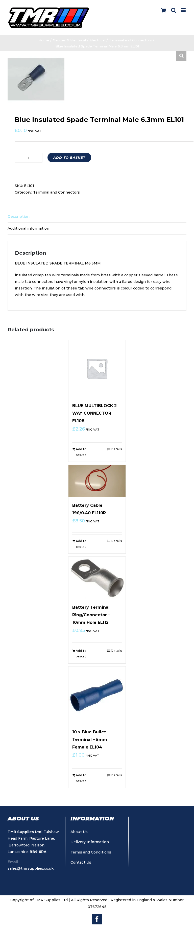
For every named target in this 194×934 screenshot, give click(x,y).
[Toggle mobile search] (173, 10)
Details (116, 449)
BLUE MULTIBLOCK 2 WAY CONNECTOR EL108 (94, 413)
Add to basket (69, 157)
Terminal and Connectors (56, 192)
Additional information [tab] (28, 228)
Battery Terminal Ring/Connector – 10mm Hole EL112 (91, 615)
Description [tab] (19, 216)
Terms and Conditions (90, 852)
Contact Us (80, 862)
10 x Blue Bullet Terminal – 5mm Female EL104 (89, 740)
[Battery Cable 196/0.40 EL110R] (97, 481)
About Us (79, 832)
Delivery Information (89, 842)
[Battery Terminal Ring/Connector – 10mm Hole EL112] (97, 577)
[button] (181, 56)
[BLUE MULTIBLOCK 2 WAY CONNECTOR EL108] (97, 368)
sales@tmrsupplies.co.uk (31, 868)
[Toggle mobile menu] (183, 10)
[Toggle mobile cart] (163, 10)
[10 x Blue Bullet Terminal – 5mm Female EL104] (97, 694)
